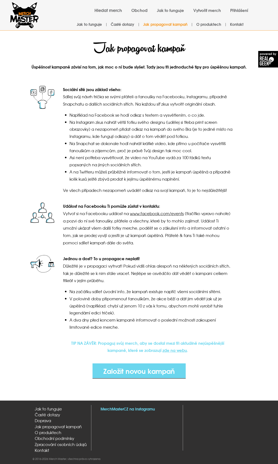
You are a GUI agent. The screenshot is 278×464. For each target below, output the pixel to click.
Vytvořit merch (207, 10)
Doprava (43, 420)
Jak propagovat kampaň (165, 24)
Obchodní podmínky (54, 438)
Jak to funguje (170, 10)
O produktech (208, 24)
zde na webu (174, 350)
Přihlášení (239, 10)
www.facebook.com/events (157, 213)
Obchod (139, 10)
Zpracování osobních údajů (61, 444)
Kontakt (236, 24)
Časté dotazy (122, 24)
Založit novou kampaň (139, 371)
